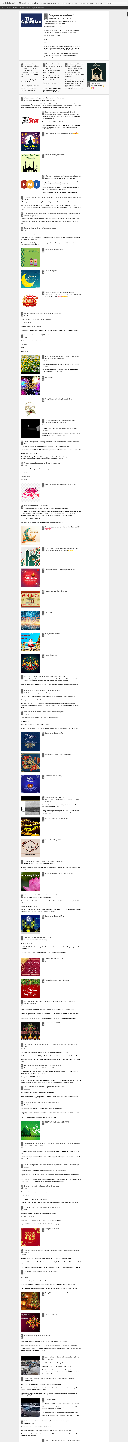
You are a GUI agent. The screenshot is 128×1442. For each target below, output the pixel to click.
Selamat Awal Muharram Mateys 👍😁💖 (98, 85)
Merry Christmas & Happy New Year (57, 980)
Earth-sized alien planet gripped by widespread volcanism (43, 861)
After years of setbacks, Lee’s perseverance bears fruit (63, 176)
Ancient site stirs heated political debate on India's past (42, 463)
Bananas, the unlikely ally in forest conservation (40, 228)
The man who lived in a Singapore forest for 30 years (41, 1186)
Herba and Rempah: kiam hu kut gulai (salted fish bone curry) (44, 676)
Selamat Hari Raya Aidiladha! (55, 840)
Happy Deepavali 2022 (53, 1023)
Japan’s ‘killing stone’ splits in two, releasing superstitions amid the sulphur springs (51, 1165)
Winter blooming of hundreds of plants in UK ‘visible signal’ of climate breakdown (62, 357)
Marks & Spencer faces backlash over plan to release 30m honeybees (47, 1421)
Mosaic (22, 8)
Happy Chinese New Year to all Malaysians (59, 292)
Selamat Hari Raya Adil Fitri (54, 916)
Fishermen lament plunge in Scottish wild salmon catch (42, 1065)
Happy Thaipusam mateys (54, 776)
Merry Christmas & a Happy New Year (57, 1293)
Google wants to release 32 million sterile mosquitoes (62, 16)
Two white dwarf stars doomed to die (36, 506)
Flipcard (8, 8)
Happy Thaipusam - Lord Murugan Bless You (60, 570)
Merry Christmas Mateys (53, 634)
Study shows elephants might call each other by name (42, 690)
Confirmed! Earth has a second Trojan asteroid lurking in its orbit (45, 1207)
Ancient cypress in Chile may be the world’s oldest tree (42, 1102)
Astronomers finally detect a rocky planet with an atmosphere (44, 712)
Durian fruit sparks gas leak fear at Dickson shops (40, 1271)
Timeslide (41, 8)
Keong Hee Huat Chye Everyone (56, 591)
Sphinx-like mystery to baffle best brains (37, 1335)
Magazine (15, 8)
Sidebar (27, 8)
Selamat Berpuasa (51, 271)
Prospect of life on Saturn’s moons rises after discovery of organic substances (60, 421)
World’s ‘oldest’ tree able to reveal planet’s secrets (40, 895)
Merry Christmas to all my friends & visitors (59, 399)
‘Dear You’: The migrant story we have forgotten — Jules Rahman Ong (31, 67)
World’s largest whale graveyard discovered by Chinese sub (44, 98)
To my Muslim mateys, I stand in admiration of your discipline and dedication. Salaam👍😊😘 (62, 549)
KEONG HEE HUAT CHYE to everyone (58, 754)
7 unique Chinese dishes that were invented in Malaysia (42, 313)
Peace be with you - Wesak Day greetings (59, 873)
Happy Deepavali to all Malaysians (56, 818)
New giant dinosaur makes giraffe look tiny (38, 937)
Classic (3, 8)
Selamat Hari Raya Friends (54, 249)
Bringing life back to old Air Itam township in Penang (54, 66)
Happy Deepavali (51, 655)
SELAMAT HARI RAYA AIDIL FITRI (57, 1122)
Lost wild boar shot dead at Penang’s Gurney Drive (62, 1357)
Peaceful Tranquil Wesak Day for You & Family (60, 484)
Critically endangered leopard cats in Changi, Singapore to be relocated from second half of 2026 (62, 113)
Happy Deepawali (51, 1314)
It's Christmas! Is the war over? (55, 797)
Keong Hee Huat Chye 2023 (54, 959)
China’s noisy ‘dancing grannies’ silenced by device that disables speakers (49, 1378)
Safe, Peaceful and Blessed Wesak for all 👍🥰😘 (62, 133)
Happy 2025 (49, 612)
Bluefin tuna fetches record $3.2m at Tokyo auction (41, 335)
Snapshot (34, 8)
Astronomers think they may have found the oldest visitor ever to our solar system (76, 67)
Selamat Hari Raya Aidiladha (55, 155)
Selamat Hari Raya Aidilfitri (54, 733)
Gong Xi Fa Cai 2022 (52, 1229)
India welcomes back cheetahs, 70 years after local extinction (44, 1087)
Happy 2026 (49, 377)
